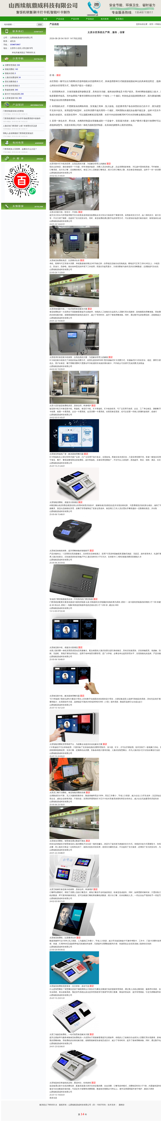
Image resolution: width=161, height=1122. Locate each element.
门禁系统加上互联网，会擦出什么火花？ (20, 149)
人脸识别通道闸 (11, 77)
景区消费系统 (10, 81)
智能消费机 (9, 69)
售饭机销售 (9, 89)
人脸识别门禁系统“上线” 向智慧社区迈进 (20, 125)
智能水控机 (9, 73)
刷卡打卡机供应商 (12, 94)
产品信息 (60, 19)
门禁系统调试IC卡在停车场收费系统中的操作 (22, 118)
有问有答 (105, 19)
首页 (45, 19)
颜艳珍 (121, 1104)
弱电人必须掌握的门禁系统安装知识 (18, 133)
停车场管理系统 (11, 85)
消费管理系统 (10, 65)
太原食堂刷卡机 (11, 98)
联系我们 (120, 19)
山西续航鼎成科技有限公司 (61, 172)
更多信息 (53, 1097)
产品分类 (75, 19)
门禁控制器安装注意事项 (13, 111)
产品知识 (90, 19)
